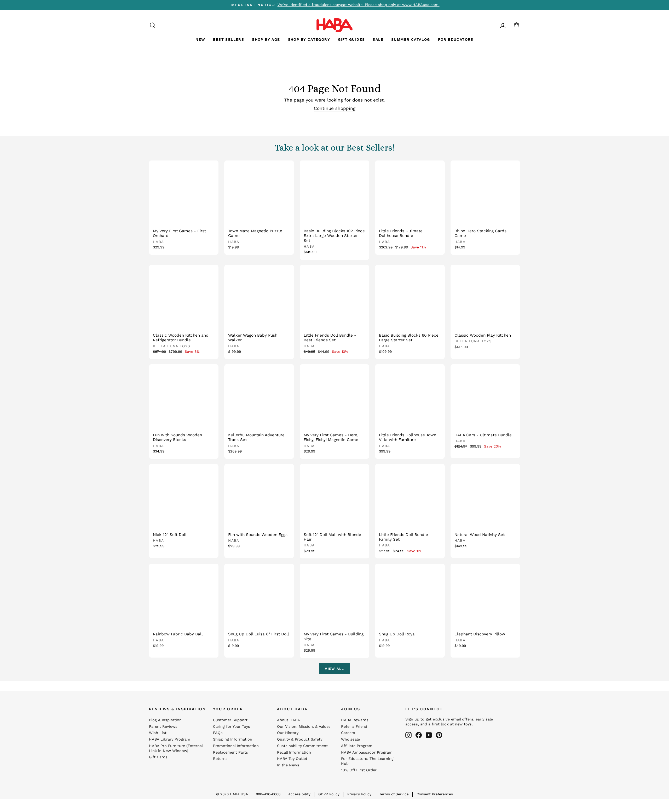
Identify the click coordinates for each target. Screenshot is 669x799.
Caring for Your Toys (231, 726)
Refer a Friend (354, 726)
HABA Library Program (169, 739)
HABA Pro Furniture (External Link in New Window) (176, 748)
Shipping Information (232, 739)
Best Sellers (228, 39)
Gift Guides (351, 39)
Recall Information (294, 752)
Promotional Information (236, 746)
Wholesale (350, 739)
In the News (288, 765)
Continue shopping (334, 108)
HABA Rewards (354, 720)
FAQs (218, 733)
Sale (378, 39)
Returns (220, 758)
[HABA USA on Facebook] (419, 735)
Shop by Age (266, 39)
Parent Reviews (163, 726)
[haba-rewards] (493, 25)
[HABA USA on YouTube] (429, 735)
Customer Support (230, 720)
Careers (348, 733)
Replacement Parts (230, 752)
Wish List (157, 733)
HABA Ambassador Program (367, 752)
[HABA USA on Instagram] (408, 735)
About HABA (288, 720)
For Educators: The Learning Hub (367, 761)
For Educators (456, 39)
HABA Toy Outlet (292, 758)
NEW (200, 39)
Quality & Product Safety (299, 739)
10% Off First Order (359, 770)
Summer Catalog (410, 39)
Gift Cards (158, 757)
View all (334, 669)
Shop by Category (309, 39)
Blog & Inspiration (165, 720)
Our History (287, 733)
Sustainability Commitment (302, 746)
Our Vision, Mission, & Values (304, 726)
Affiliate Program (356, 746)
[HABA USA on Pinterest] (439, 735)
